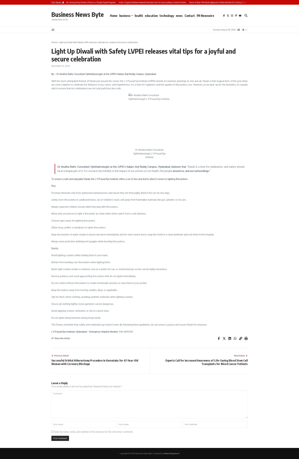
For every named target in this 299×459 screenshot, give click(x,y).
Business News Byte (77, 14)
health (139, 15)
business (125, 15)
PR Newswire (205, 15)
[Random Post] (238, 30)
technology (167, 15)
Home (113, 15)
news (179, 15)
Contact (190, 15)
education (151, 15)
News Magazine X (171, 453)
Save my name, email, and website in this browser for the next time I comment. (93, 431)
